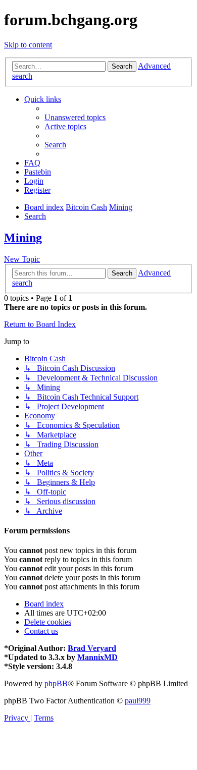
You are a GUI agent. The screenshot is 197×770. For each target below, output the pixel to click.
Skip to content (28, 44)
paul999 (138, 700)
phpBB (56, 683)
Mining (23, 237)
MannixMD (97, 657)
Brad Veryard (92, 648)
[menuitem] (75, 117)
